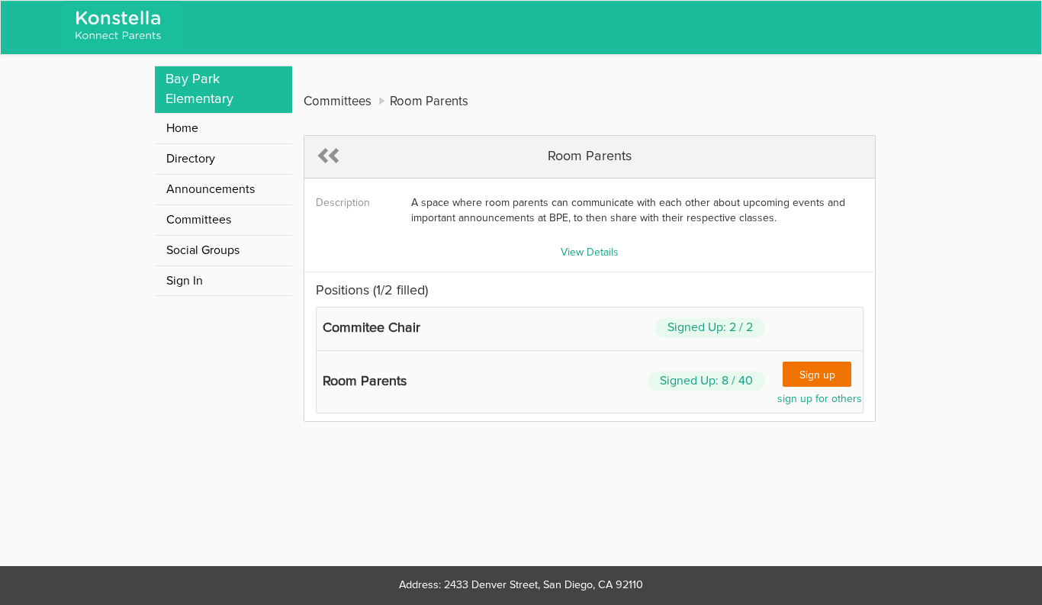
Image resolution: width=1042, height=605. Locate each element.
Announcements (210, 189)
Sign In (184, 281)
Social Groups (203, 250)
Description (343, 203)
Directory (190, 159)
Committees (198, 220)
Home (182, 128)
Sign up (817, 375)
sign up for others (819, 399)
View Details (590, 252)
